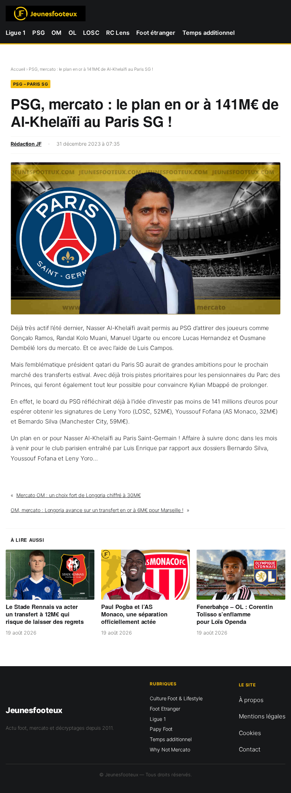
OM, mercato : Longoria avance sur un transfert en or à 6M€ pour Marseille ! (97, 510)
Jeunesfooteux (34, 710)
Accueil (18, 69)
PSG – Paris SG (30, 84)
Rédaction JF (26, 144)
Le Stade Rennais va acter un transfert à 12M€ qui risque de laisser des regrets (45, 614)
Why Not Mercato (170, 749)
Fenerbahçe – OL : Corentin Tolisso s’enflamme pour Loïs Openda (235, 614)
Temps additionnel (170, 739)
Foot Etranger (165, 709)
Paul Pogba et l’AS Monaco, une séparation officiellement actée (134, 614)
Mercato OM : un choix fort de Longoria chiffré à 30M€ (78, 495)
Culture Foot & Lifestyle (176, 698)
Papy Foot (161, 729)
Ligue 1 (157, 719)
